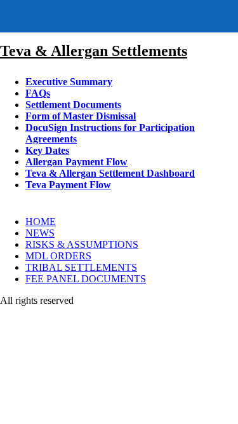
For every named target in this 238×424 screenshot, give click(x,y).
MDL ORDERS (58, 255)
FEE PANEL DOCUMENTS (85, 278)
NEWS (40, 233)
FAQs (37, 93)
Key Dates (47, 150)
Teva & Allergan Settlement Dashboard (110, 173)
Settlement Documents (73, 104)
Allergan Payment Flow (76, 161)
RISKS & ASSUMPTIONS (81, 244)
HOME (40, 221)
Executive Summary (68, 81)
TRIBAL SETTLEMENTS (81, 267)
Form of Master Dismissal (80, 116)
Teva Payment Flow (68, 184)
